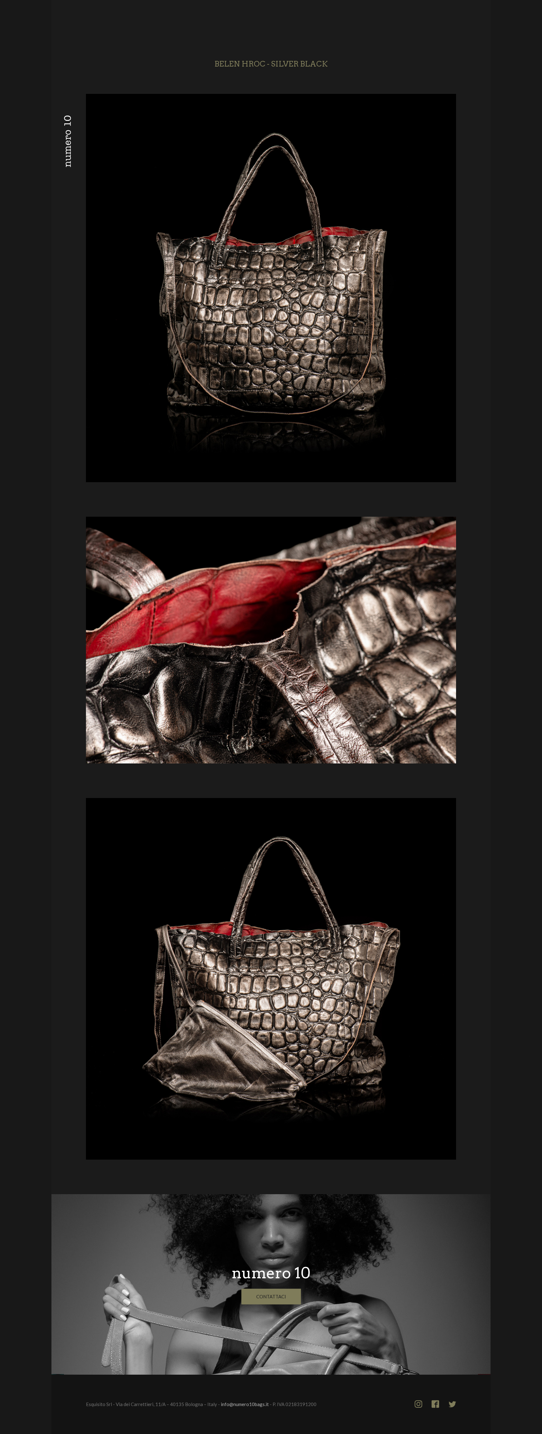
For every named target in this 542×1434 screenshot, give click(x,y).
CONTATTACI (271, 1296)
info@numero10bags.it (245, 1404)
